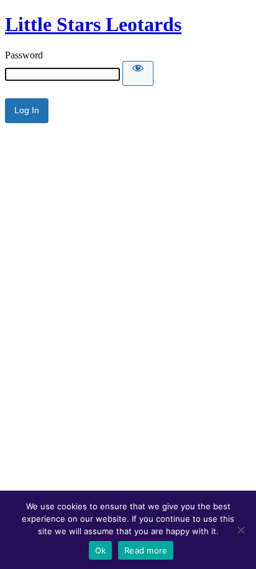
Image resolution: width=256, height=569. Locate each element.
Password (24, 55)
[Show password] (137, 73)
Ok (100, 550)
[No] (240, 530)
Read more (145, 550)
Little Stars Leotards (93, 24)
